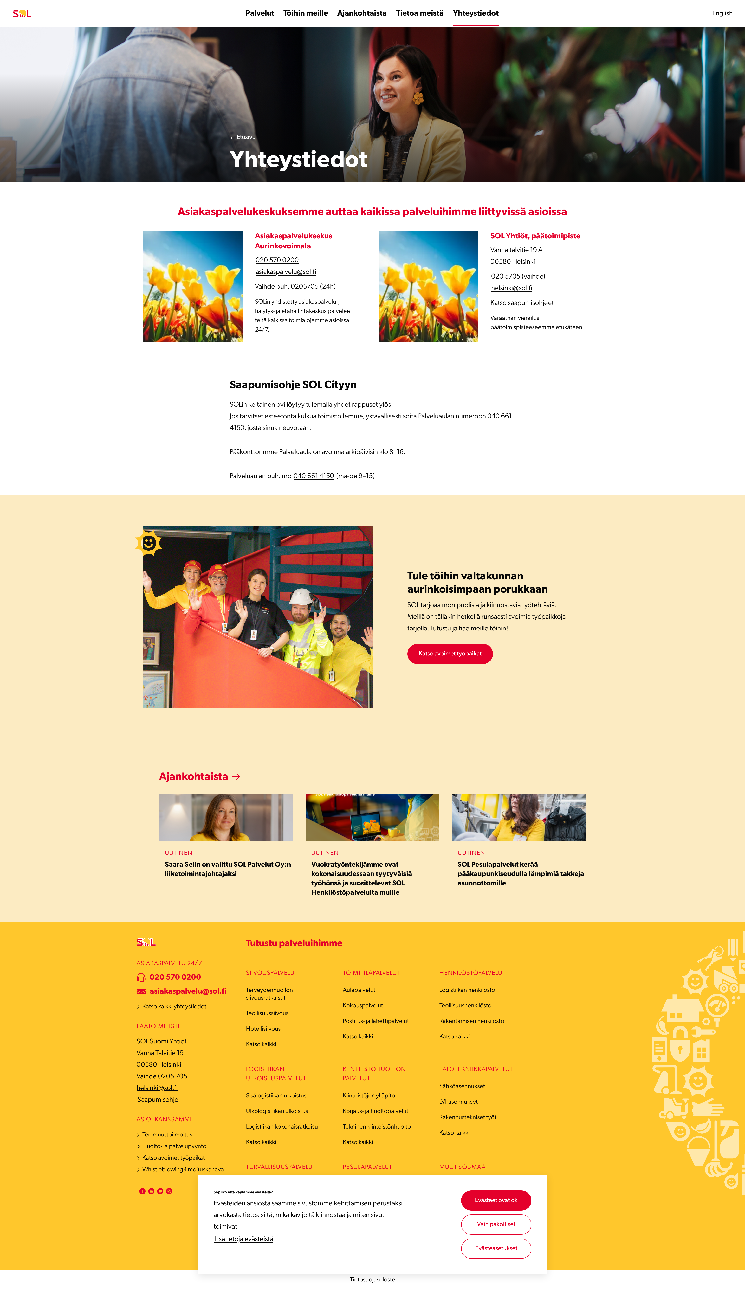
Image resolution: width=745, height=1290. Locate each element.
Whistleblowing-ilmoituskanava (183, 1170)
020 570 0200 (277, 260)
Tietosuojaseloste (372, 1280)
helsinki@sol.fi (511, 288)
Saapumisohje (157, 1099)
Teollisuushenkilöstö (465, 1006)
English (722, 13)
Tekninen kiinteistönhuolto (377, 1127)
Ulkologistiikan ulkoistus (277, 1111)
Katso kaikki (261, 1045)
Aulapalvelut (359, 990)
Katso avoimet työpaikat (450, 654)
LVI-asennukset (458, 1102)
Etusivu (246, 137)
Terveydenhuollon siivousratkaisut (269, 994)
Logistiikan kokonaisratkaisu (282, 1127)
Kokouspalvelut (363, 1006)
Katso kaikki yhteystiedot (174, 1007)
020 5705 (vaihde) (518, 276)
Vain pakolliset (496, 1224)
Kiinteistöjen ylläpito (369, 1096)
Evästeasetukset (496, 1249)
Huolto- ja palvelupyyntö (174, 1146)
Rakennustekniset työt (467, 1118)
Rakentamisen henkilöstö (471, 1021)
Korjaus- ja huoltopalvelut (375, 1111)
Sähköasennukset (462, 1086)
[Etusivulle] (22, 13)
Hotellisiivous (263, 1029)
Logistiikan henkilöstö (467, 990)
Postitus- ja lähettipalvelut (376, 1021)
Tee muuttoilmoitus (167, 1135)
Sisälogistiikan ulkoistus (276, 1096)
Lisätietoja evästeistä (243, 1239)
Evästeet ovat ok (496, 1200)
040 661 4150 (314, 476)
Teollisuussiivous (267, 1013)
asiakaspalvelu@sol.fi (286, 272)
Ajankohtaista (193, 777)
